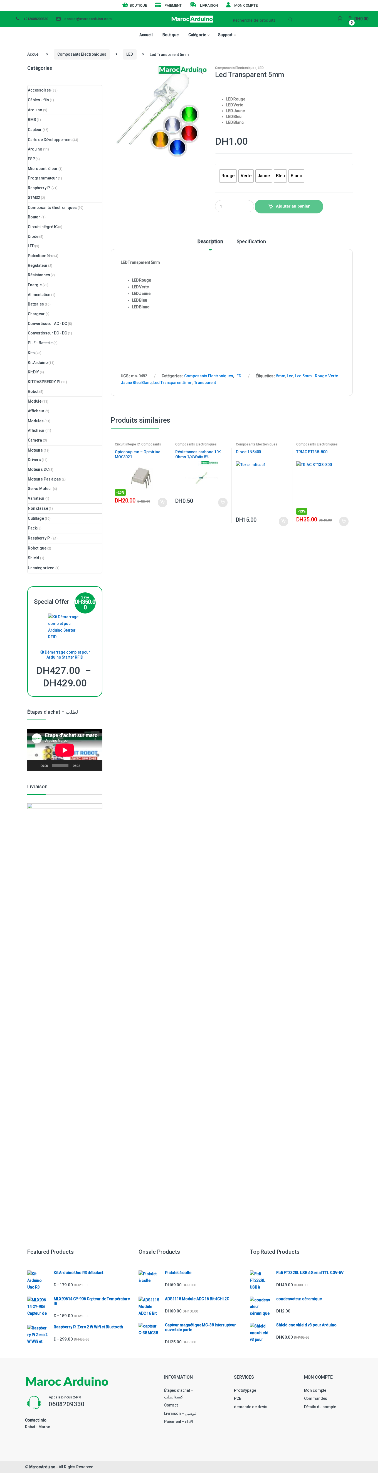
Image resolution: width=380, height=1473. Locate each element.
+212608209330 (35, 19)
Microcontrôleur (43, 168)
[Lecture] (34, 765)
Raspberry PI (39, 538)
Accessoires (39, 90)
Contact (171, 1405)
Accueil (146, 35)
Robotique (37, 548)
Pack (32, 528)
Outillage (36, 518)
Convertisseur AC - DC (47, 323)
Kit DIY (33, 372)
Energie (35, 285)
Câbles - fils (38, 100)
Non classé (38, 508)
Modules (36, 421)
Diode (33, 236)
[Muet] (86, 765)
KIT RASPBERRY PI (44, 382)
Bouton (34, 217)
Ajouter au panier (293, 206)
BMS (32, 119)
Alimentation (39, 294)
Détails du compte (320, 1407)
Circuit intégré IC (127, 444)
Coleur (223, 159)
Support (225, 35)
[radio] (227, 176)
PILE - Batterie (40, 343)
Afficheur (36, 411)
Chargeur (36, 314)
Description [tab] (210, 241)
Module (34, 401)
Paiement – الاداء (178, 1421)
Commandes (315, 1398)
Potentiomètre (40, 255)
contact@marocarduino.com (88, 19)
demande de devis (250, 1407)
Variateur (36, 498)
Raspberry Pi (39, 188)
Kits (31, 353)
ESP (31, 159)
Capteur (35, 129)
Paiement (173, 5)
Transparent (205, 382)
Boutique (138, 5)
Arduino (35, 110)
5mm (280, 376)
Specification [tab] (251, 241)
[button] (200, 72)
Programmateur (42, 178)
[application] (64, 750)
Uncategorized (41, 568)
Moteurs (35, 450)
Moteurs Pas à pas (44, 479)
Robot (33, 391)
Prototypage (245, 1390)
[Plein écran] (95, 765)
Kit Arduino (38, 362)
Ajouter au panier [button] (162, 502)
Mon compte (245, 5)
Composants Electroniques (81, 54)
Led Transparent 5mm (173, 382)
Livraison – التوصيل (181, 1413)
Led (290, 376)
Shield (33, 558)
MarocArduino (42, 1467)
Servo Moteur (40, 488)
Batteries (36, 304)
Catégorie (197, 35)
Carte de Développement (49, 139)
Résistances (39, 275)
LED (129, 54)
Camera (35, 440)
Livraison (209, 5)
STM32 (34, 197)
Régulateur (38, 265)
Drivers (34, 459)
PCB (237, 1398)
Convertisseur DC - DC (47, 333)
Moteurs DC (38, 469)
